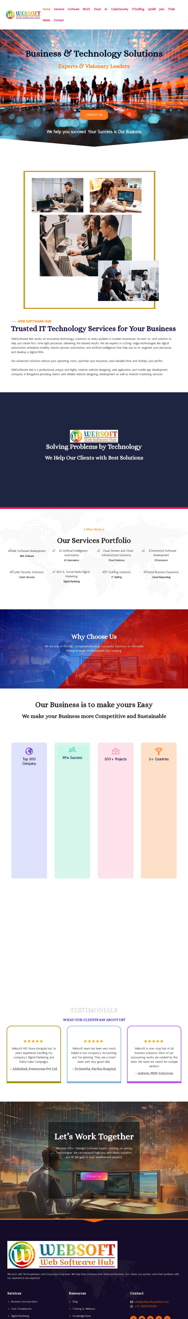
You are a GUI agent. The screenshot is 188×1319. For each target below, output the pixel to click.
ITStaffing (138, 9)
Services (59, 9)
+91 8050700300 (146, 1306)
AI (105, 9)
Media (46, 20)
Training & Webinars (84, 1308)
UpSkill (152, 9)
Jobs (161, 9)
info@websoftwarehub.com (152, 1302)
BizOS (86, 9)
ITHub (171, 9)
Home (46, 9)
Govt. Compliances (21, 1308)
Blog (75, 1301)
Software (73, 9)
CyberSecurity (119, 9)
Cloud (97, 9)
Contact (59, 20)
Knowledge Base (82, 1316)
